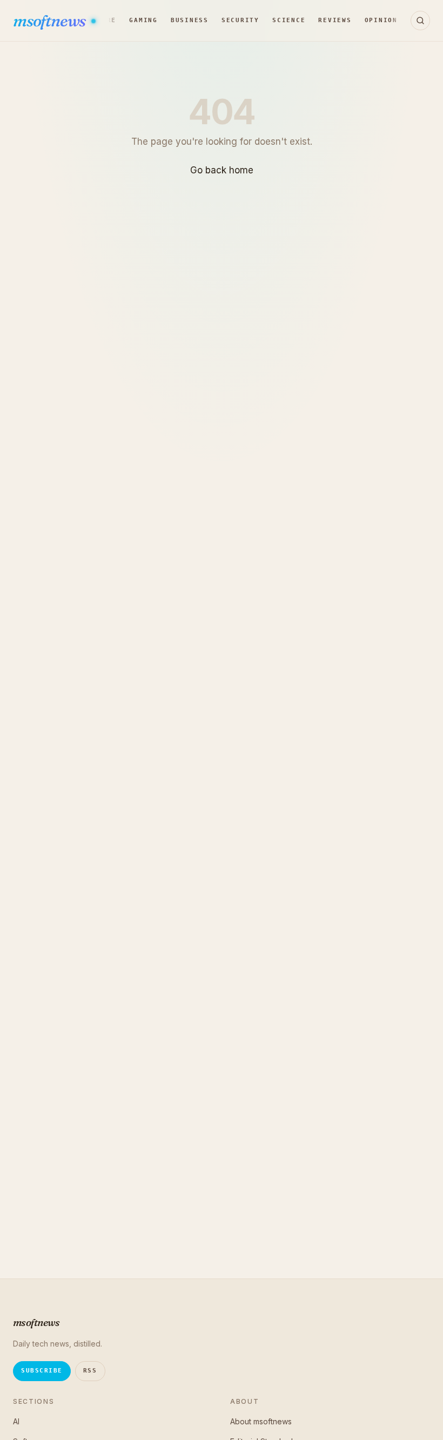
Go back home (221, 170)
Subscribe (42, 1370)
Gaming (143, 20)
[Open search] (420, 20)
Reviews (334, 20)
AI (16, 1421)
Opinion (381, 20)
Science (288, 20)
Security (240, 20)
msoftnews (50, 21)
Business (190, 20)
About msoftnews (261, 1421)
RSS (90, 1370)
